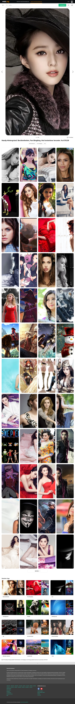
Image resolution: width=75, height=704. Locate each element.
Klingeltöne (8, 691)
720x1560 (8, 687)
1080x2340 (16, 685)
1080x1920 (8, 685)
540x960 (23, 687)
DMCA (27, 702)
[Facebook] (39, 689)
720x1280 (20, 685)
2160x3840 (27, 687)
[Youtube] (41, 689)
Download (62, 5)
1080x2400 (12, 685)
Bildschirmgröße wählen (41, 692)
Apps (7, 695)
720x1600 (27, 685)
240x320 (24, 685)
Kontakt (39, 693)
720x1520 (30, 687)
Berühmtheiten (32, 143)
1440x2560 (12, 687)
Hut (45, 143)
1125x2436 (19, 687)
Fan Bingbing (39, 143)
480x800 (31, 685)
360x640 (15, 687)
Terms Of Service (23, 702)
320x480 (34, 685)
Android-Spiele (9, 688)
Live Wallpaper (9, 692)
